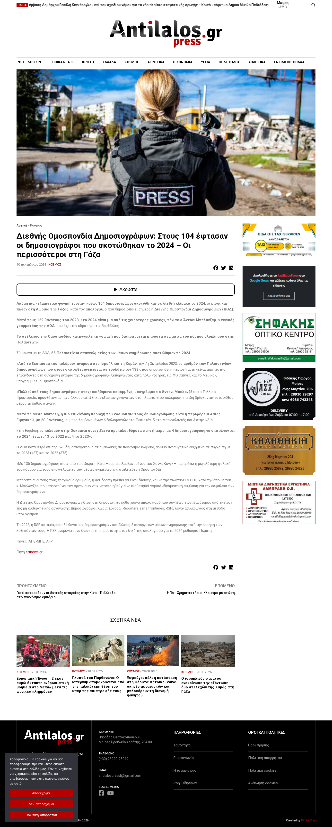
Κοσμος (132, 62)
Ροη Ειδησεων (29, 62)
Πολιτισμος (229, 62)
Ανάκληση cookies (263, 783)
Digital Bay (308, 820)
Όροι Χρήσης (258, 745)
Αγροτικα (156, 62)
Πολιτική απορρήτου (265, 758)
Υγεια (205, 62)
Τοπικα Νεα (60, 62)
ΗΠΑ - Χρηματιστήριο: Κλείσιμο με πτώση (201, 593)
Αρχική (22, 225)
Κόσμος (36, 225)
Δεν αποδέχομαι (41, 804)
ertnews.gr (34, 552)
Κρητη (88, 62)
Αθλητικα (256, 62)
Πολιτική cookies (262, 770)
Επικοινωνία (184, 758)
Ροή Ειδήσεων (185, 783)
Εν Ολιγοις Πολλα (289, 62)
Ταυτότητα (182, 745)
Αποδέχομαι (41, 793)
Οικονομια (182, 62)
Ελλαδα (109, 62)
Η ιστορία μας (185, 770)
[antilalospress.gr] (166, 34)
